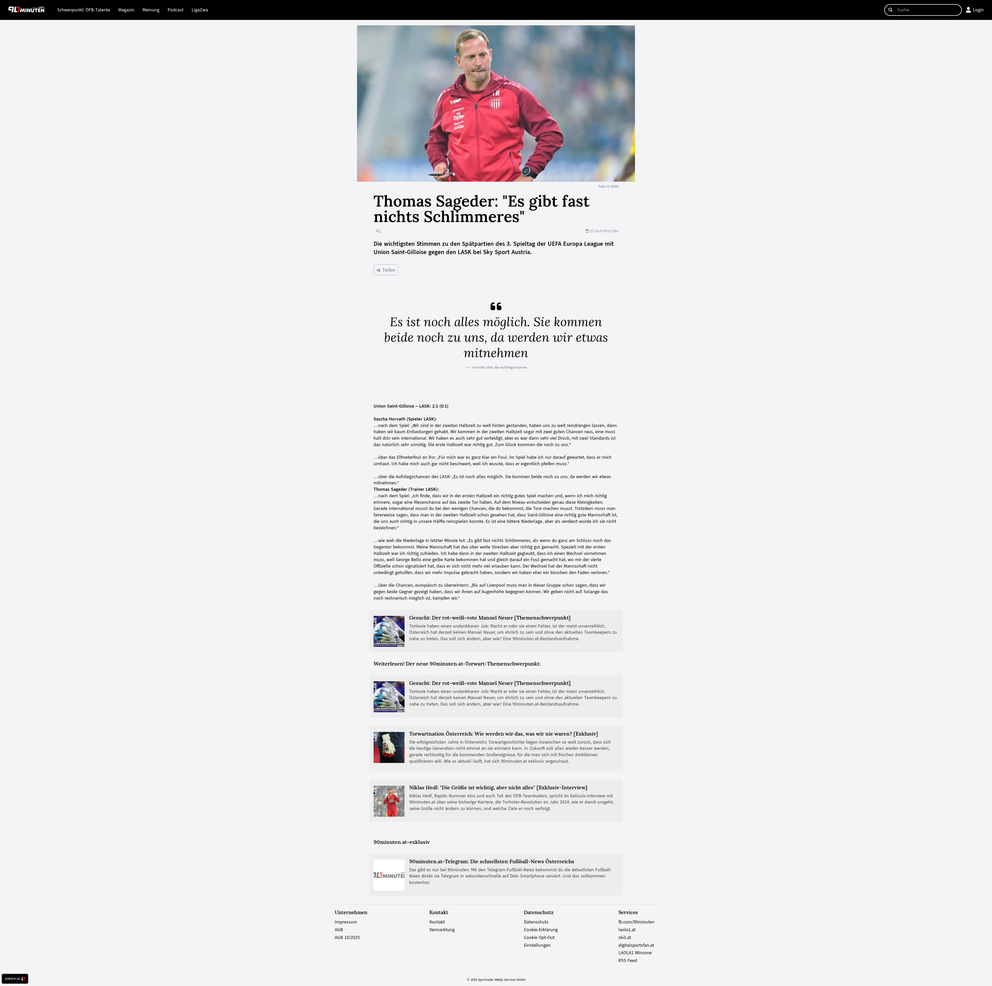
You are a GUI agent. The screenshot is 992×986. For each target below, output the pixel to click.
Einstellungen (537, 945)
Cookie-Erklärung (541, 929)
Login (978, 9)
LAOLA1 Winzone (635, 952)
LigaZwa (200, 9)
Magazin (126, 9)
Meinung (151, 9)
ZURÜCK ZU (12, 979)
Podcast (175, 9)
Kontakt (437, 921)
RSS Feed (627, 960)
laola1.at (627, 929)
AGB (339, 929)
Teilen (388, 270)
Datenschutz (536, 921)
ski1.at (624, 937)
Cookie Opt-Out (539, 937)
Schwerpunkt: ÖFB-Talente (83, 9)
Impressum (346, 921)
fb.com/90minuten (636, 921)
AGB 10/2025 (347, 937)
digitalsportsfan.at (636, 945)
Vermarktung (442, 929)
